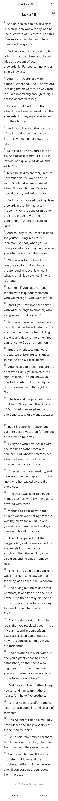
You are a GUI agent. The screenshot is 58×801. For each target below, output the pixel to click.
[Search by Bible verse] (52, 3)
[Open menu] (5, 4)
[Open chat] (53, 13)
